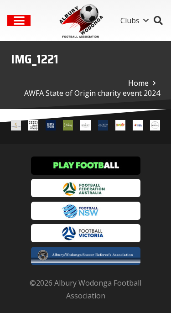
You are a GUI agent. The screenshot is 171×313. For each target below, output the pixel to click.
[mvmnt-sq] (155, 126)
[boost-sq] (120, 126)
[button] (19, 20)
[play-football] (85, 165)
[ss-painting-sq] (138, 126)
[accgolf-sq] (68, 126)
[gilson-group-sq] (103, 126)
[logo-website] (83, 20)
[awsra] (85, 256)
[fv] (85, 233)
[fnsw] (85, 211)
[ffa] (85, 188)
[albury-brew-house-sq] (51, 126)
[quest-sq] (85, 126)
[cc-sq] (16, 126)
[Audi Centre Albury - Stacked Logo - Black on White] (33, 126)
